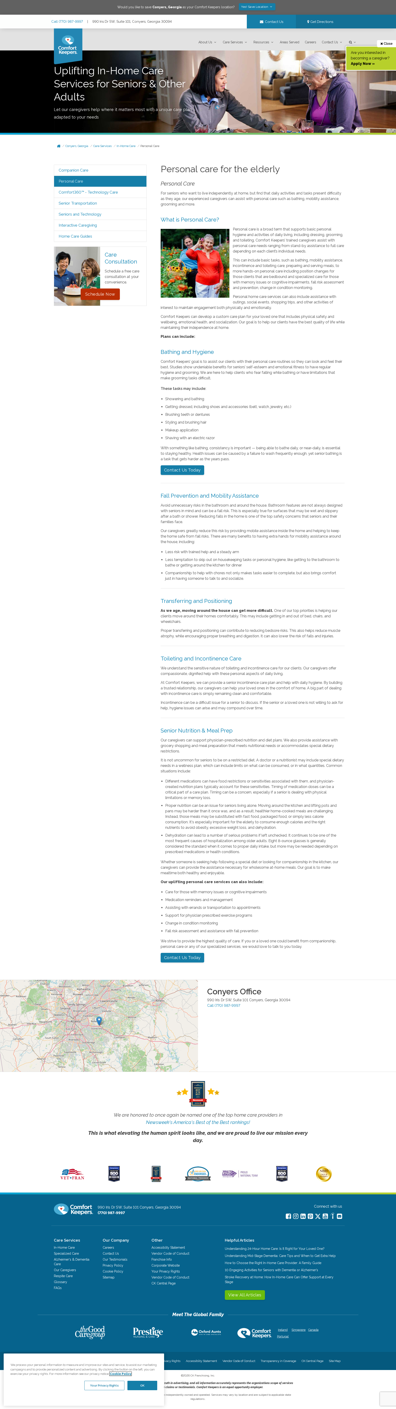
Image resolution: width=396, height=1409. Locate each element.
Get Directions (321, 22)
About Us (205, 42)
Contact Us (330, 42)
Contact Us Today (182, 470)
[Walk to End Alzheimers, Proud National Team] (239, 1177)
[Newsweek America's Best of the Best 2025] (156, 1181)
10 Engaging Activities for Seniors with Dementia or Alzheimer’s (271, 1270)
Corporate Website (165, 1265)
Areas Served (289, 42)
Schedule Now (100, 294)
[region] (84, 1380)
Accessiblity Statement (168, 1247)
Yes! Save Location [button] (255, 6)
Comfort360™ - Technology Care (88, 192)
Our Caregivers (65, 1270)
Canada (313, 1329)
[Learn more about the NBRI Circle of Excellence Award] (324, 1181)
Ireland (283, 1329)
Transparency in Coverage (278, 1361)
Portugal (283, 1336)
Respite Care (63, 1276)
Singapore (298, 1329)
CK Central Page (163, 1283)
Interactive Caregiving (78, 225)
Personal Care (149, 146)
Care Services (233, 42)
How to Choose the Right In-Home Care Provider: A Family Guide (273, 1263)
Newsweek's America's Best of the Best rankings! (198, 1122)
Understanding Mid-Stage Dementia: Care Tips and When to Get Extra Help (280, 1256)
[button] (207, 42)
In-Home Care (126, 146)
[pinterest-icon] (310, 1216)
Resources (261, 42)
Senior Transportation (78, 203)
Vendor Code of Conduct (170, 1253)
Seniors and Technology (80, 214)
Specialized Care (66, 1253)
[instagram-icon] (295, 1216)
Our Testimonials (115, 1259)
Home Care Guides (75, 236)
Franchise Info (161, 1259)
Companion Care (73, 170)
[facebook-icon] (288, 1216)
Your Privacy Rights (165, 1271)
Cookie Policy (113, 1271)
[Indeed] (332, 1216)
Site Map (335, 1361)
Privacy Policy (113, 1265)
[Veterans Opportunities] (72, 1181)
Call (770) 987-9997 (67, 21)
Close (388, 43)
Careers (310, 42)
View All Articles (244, 1295)
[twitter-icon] (318, 1216)
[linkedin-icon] (303, 1216)
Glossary (60, 1282)
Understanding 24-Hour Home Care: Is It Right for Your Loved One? (274, 1249)
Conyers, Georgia (76, 146)
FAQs (58, 1288)
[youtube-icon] (325, 1216)
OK (142, 1385)
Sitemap (109, 1277)
